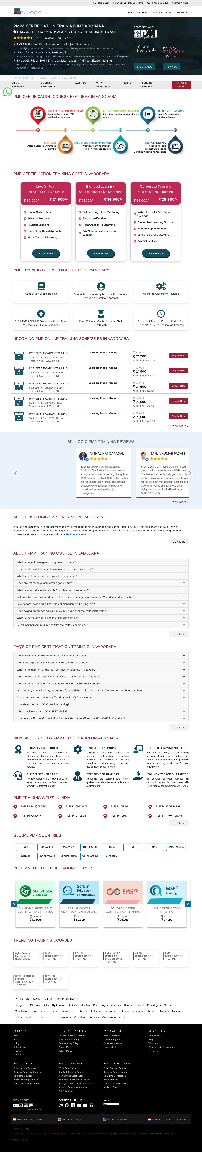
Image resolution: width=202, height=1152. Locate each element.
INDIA (112, 847)
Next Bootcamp (156, 1035)
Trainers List (109, 1047)
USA (26, 847)
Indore (44, 1011)
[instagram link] (61, 1105)
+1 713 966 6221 (159, 2)
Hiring (16, 1043)
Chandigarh (154, 1005)
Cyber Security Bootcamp (129, 2)
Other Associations (112, 1043)
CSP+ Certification (67, 1068)
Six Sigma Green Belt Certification (75, 1083)
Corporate (181, 12)
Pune (96, 1005)
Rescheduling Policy (68, 1043)
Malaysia (68, 847)
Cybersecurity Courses (24, 1068)
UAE (154, 847)
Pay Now (171, 66)
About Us (18, 1035)
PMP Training (65, 1091)
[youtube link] (85, 1105)
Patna (18, 1017)
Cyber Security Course (114, 1068)
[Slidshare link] (91, 1105)
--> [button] (19, 473)
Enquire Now (144, 66)
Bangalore (21, 1005)
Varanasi (94, 1017)
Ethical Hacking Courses (25, 1079)
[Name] (188, 904)
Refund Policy (65, 1051)
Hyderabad (58, 1005)
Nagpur (164, 1011)
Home (130, 12)
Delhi (46, 1005)
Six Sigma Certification (114, 1076)
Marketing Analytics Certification (74, 1079)
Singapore (47, 847)
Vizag (122, 1017)
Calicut (140, 1005)
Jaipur (55, 1011)
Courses (142, 12)
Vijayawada (109, 1017)
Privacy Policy (65, 1047)
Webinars (153, 1043)
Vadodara (80, 1017)
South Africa (90, 856)
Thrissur (39, 1017)
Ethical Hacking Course (115, 1083)
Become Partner (111, 1035)
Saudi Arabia (176, 847)
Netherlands (69, 856)
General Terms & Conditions (72, 1035)
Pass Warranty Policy (68, 1039)
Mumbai (85, 1005)
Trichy (50, 1017)
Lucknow (110, 1011)
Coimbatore (22, 1011)
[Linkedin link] (79, 1105)
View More (179, 541)
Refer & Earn (102, 2)
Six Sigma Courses (22, 1076)
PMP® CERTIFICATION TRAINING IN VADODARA (50, 77)
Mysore (152, 1011)
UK (133, 847)
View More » (180, 426)
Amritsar (116, 1005)
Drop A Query (182, 2)
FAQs (16, 1039)
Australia (111, 856)
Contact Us (18, 1054)
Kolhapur (96, 1011)
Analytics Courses (112, 1087)
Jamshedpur (69, 1011)
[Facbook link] (67, 1105)
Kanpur (84, 1011)
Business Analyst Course (115, 1072)
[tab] (101, 562)
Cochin (168, 1005)
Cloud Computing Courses (26, 1083)
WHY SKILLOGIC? (103, 84)
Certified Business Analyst (71, 1072)
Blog (169, 12)
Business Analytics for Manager (74, 1087)
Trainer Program (111, 1039)
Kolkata (72, 1005)
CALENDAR (80, 82)
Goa (34, 1011)
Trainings (18, 1051)
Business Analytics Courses (27, 1072)
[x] (73, 1105)
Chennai (35, 1005)
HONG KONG (90, 847)
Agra (105, 1005)
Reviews (158, 12)
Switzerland (47, 856)
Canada (25, 856)
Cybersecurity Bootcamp (160, 1047)
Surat (28, 1017)
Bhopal (128, 1005)
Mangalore (138, 1011)
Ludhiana (124, 1011)
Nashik (176, 1011)
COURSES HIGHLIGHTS (48, 84)
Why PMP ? (64, 38)
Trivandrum (64, 1017)
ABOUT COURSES (18, 84)
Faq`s (127, 82)
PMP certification (76, 534)
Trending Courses (146, 84)
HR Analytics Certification (70, 1076)
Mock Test (153, 1051)
